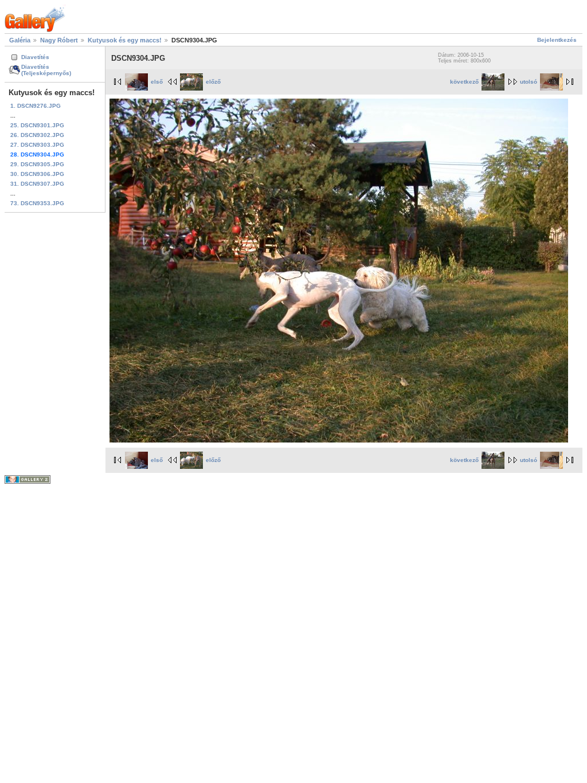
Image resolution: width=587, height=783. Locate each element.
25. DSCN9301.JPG (37, 125)
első (157, 82)
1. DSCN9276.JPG (35, 106)
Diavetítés (35, 57)
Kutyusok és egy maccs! (125, 40)
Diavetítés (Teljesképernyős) (46, 70)
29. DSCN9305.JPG (37, 164)
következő (464, 82)
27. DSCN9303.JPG (37, 145)
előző (213, 82)
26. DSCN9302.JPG (37, 135)
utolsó (528, 82)
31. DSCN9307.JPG (37, 184)
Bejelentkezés (557, 40)
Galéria (19, 40)
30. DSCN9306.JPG (37, 174)
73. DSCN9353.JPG (37, 203)
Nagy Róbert (59, 40)
